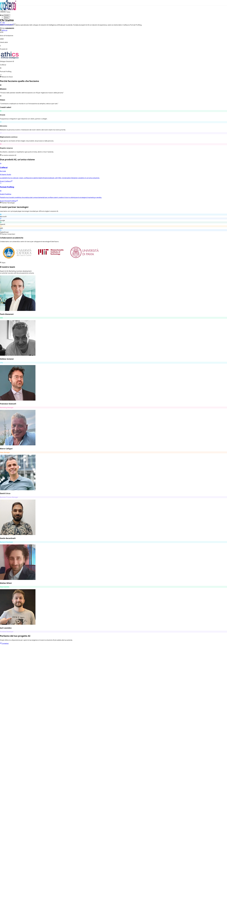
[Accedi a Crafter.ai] (12, 24)
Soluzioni (3, 11)
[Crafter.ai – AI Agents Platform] (8, 10)
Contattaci (5, 643)
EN (3, 23)
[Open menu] (14, 25)
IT (1, 23)
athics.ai (4, 30)
